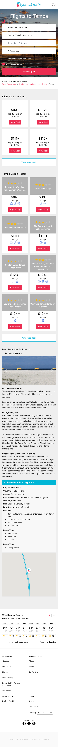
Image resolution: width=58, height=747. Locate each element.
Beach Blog (6, 666)
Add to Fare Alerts (14, 64)
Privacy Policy (7, 677)
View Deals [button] (15, 210)
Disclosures (6, 691)
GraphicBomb (28, 739)
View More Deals (29, 162)
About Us (5, 661)
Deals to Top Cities (9, 701)
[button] (6, 370)
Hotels (31, 666)
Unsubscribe (33, 706)
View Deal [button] (15, 122)
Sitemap (5, 672)
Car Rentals (33, 672)
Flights (31, 661)
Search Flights (29, 71)
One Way (9, 21)
